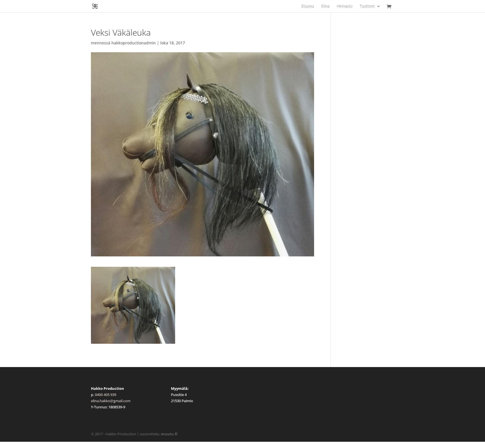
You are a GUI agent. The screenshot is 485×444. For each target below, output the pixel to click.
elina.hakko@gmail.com (111, 400)
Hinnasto (345, 6)
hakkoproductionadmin (133, 42)
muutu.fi (169, 433)
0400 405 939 (105, 394)
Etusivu (307, 6)
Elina (325, 6)
